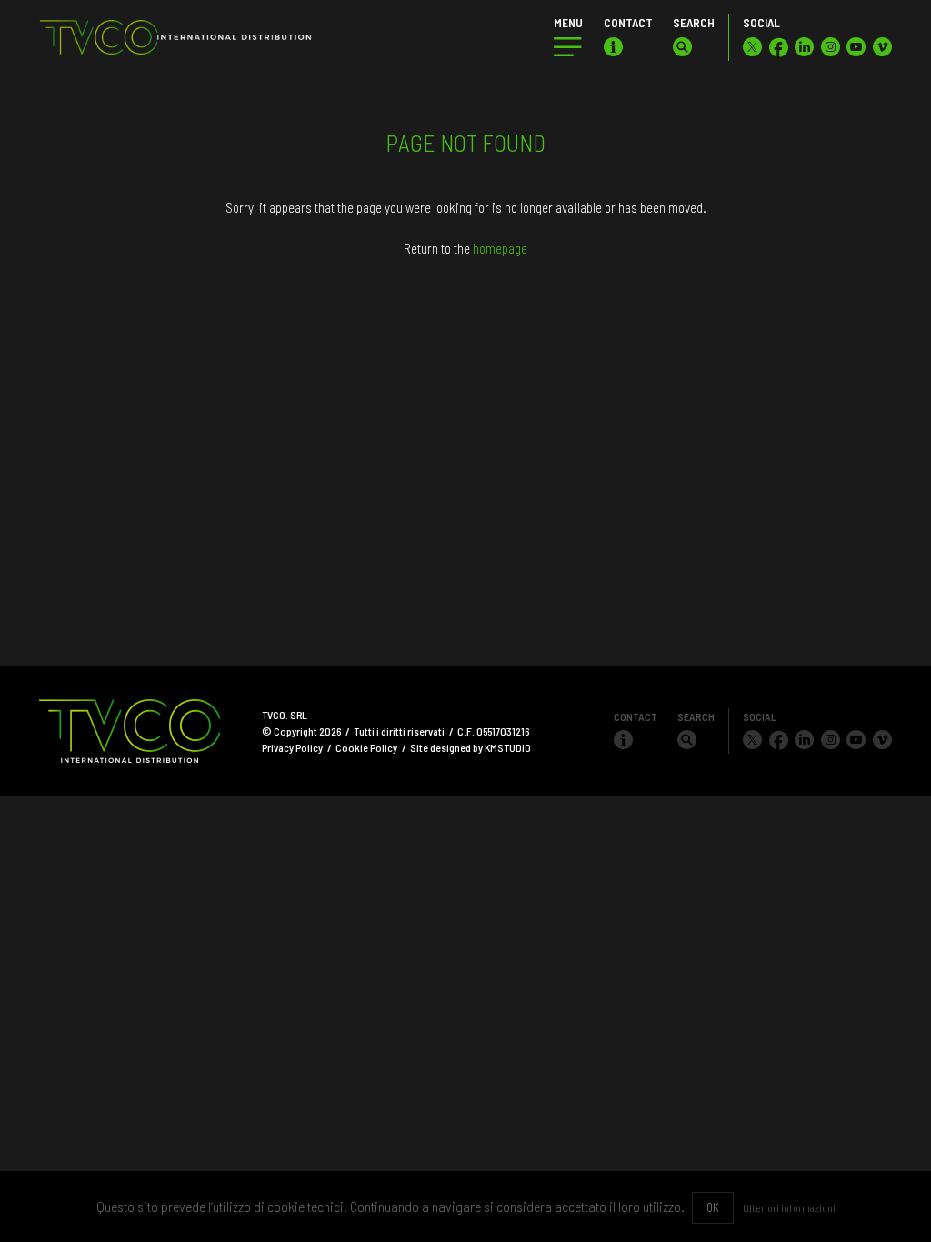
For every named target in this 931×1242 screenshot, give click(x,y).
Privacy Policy (292, 747)
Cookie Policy (366, 747)
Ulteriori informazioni (789, 1207)
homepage (500, 248)
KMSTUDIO (508, 747)
